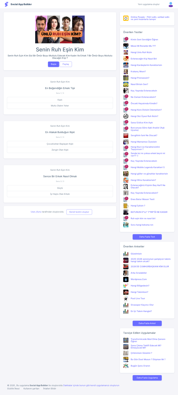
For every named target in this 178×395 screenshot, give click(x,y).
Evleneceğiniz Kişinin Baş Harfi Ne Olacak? (148, 186)
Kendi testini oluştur (79, 212)
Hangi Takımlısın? (139, 292)
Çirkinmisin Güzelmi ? (141, 353)
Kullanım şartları (31, 388)
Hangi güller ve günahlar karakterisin (149, 173)
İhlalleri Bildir (49, 388)
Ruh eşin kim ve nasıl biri (143, 218)
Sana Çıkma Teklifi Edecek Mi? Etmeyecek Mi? (146, 346)
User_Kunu (36, 211)
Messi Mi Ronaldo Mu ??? (143, 46)
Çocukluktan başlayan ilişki (60, 143)
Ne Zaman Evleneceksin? (143, 97)
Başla (53, 64)
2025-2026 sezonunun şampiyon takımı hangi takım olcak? (151, 260)
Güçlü (60, 188)
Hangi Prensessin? (140, 78)
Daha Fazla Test (147, 236)
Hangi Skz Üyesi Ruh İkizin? (144, 116)
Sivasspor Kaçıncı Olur (142, 304)
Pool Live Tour (138, 298)
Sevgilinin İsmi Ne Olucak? (144, 135)
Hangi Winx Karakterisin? (143, 180)
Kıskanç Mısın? (138, 71)
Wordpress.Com (139, 279)
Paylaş (66, 64)
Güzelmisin (136, 253)
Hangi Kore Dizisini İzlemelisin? (146, 109)
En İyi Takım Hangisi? (141, 311)
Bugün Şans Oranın (140, 365)
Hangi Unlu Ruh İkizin (141, 52)
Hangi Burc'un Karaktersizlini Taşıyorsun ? (145, 148)
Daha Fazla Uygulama (147, 377)
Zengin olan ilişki (60, 149)
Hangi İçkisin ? (138, 205)
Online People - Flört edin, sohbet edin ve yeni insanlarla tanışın (150, 18)
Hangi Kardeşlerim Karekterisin (146, 65)
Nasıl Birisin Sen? (139, 84)
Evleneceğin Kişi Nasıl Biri (144, 58)
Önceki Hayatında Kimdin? (144, 103)
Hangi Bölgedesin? (140, 285)
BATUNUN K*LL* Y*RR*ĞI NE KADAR (149, 212)
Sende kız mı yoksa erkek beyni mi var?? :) (148, 154)
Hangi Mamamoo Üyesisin (144, 141)
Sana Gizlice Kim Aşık (142, 122)
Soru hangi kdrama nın (142, 224)
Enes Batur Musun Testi (142, 199)
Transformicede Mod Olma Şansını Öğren (148, 340)
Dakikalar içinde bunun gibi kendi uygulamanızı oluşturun (91, 385)
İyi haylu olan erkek (60, 194)
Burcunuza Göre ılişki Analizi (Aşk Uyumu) (148, 128)
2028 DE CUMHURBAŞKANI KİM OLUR (150, 266)
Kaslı (60, 99)
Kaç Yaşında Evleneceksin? (144, 193)
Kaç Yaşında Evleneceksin (144, 90)
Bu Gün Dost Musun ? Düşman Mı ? (148, 359)
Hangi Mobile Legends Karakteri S (148, 167)
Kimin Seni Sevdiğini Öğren (144, 39)
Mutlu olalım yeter (60, 105)
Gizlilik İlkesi (13, 388)
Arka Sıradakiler (139, 273)
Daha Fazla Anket (147, 323)
